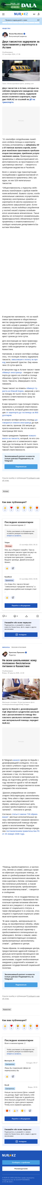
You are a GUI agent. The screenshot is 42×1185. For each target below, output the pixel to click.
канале (16, 760)
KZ (34, 14)
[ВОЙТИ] (38, 14)
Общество (6, 28)
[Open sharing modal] (26, 616)
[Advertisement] (21, 121)
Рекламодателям (21, 1169)
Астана (5, 491)
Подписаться (21, 467)
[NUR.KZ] (21, 14)
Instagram (22, 635)
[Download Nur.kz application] (21, 5)
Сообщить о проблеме (21, 1162)
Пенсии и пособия (18, 647)
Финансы (6, 647)
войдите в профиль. (14, 535)
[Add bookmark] (38, 616)
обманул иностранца (12, 372)
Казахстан (7, 1009)
